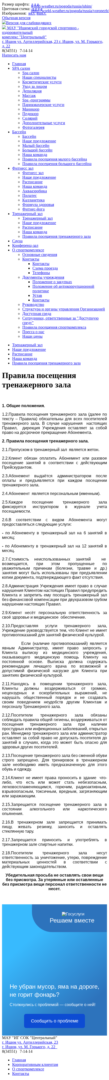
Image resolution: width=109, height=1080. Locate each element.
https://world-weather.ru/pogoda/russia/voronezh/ (70, 11)
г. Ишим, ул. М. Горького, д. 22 (29, 1047)
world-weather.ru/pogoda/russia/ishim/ (61, 6)
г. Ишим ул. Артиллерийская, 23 (30, 41)
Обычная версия (16, 18)
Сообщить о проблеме (54, 1020)
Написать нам (14, 55)
